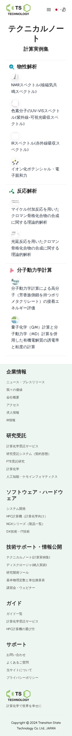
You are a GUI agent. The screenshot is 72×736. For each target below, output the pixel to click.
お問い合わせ (16, 655)
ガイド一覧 (14, 614)
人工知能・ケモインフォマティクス (32, 477)
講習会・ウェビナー (20, 588)
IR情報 (10, 420)
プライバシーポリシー (22, 678)
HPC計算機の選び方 (20, 629)
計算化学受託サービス (22, 446)
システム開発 (16, 509)
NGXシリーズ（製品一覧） (25, 524)
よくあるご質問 (17, 662)
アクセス (12, 405)
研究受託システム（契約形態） (28, 454)
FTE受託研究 (15, 461)
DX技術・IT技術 (18, 531)
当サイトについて (19, 670)
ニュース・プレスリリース (25, 382)
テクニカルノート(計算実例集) (28, 557)
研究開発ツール (17, 572)
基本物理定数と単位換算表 (25, 580)
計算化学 (12, 469)
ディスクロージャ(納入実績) (26, 565)
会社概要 (12, 397)
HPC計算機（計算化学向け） (27, 516)
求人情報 (12, 412)
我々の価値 (14, 390)
